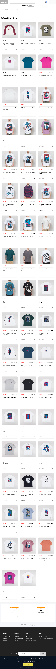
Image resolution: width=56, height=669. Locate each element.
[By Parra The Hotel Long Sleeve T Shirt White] (10, 352)
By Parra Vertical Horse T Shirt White (27, 430)
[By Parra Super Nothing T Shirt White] (10, 417)
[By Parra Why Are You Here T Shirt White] (28, 223)
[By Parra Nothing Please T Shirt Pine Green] (28, 320)
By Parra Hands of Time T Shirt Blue (9, 301)
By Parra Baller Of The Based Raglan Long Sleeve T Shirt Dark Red (9, 45)
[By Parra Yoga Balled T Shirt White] (28, 578)
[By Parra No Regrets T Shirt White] (10, 545)
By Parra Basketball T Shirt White (9, 140)
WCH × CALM (29, 644)
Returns (16, 640)
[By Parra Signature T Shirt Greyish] (46, 223)
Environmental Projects (31, 640)
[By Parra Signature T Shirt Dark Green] (10, 256)
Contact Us (17, 636)
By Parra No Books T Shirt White (45, 397)
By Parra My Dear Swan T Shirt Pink (9, 590)
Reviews (16, 642)
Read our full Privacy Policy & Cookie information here (28, 661)
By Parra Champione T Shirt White (9, 236)
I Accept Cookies (28, 665)
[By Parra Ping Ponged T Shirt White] (46, 95)
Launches (5, 640)
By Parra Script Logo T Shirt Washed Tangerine (44, 559)
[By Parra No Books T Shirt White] (46, 384)
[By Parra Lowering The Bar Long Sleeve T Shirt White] (46, 513)
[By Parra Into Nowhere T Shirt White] (28, 449)
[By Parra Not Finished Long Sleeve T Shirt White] (10, 320)
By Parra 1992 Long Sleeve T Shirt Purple (27, 205)
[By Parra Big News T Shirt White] (10, 513)
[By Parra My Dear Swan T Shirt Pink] (10, 578)
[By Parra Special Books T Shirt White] (46, 159)
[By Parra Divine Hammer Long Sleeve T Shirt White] (10, 191)
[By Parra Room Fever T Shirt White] (46, 417)
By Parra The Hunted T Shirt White (9, 75)
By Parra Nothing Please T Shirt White (45, 334)
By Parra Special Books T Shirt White (45, 173)
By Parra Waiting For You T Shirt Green (45, 44)
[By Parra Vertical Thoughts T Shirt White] (28, 95)
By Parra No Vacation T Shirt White (27, 43)
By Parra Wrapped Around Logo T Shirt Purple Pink (45, 76)
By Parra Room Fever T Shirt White (46, 429)
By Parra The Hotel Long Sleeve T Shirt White (9, 366)
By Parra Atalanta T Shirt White (27, 140)
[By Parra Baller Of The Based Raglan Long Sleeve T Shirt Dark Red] (10, 30)
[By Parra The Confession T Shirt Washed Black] (28, 481)
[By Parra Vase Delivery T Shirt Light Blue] (28, 513)
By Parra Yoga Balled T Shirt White (27, 590)
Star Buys (5, 638)
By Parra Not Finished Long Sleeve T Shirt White (9, 334)
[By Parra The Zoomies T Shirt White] (46, 352)
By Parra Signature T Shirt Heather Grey (9, 398)
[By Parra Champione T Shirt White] (10, 223)
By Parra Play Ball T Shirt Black (27, 301)
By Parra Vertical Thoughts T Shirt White (27, 108)
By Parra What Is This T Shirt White (28, 172)
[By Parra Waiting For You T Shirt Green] (46, 30)
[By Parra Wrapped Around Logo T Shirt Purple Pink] (46, 62)
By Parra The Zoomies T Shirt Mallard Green (26, 366)
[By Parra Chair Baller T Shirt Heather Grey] (10, 449)
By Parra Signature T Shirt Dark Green (9, 269)
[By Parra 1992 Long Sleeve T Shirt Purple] (28, 191)
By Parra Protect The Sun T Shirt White (45, 301)
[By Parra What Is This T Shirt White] (28, 159)
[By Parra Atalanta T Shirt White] (28, 127)
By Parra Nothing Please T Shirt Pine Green (27, 334)
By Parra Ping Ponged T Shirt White (46, 107)
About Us (28, 636)
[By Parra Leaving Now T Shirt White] (10, 159)
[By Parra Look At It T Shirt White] (10, 481)
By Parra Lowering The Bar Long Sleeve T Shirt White (45, 527)
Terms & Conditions (43, 636)
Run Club (28, 642)
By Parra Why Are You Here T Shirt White (27, 237)
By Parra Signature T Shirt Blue (27, 75)
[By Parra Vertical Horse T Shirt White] (28, 417)
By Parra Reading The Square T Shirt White (45, 205)
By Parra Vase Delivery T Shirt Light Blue (28, 527)
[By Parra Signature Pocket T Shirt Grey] (28, 256)
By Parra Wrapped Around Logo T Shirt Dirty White (9, 108)
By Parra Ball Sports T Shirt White (45, 494)
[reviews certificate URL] (28, 624)
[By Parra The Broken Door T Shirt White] (46, 449)
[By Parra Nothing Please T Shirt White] (46, 320)
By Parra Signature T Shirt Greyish (45, 236)
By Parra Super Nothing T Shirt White (9, 430)
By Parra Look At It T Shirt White (9, 494)
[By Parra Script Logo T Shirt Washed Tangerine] (46, 545)
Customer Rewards (7, 636)
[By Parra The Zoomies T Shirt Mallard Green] (28, 352)
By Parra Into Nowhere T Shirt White (27, 462)
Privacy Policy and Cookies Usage (46, 638)
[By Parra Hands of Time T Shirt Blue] (10, 288)
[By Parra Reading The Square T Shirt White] (46, 191)
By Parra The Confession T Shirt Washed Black (27, 495)
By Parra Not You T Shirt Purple (45, 140)
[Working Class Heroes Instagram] (16, 653)
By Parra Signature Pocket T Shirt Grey (27, 269)
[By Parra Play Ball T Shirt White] (46, 256)
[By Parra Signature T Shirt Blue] (28, 62)
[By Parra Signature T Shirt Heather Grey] (10, 384)
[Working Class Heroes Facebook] (11, 653)
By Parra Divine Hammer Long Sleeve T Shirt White (8, 205)
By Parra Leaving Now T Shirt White (9, 172)
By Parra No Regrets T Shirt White (9, 558)
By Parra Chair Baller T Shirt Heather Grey (8, 462)
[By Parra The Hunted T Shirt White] (10, 62)
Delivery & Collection (19, 638)
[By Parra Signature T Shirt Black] (28, 384)
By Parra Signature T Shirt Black (27, 397)
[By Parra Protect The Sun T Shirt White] (46, 288)
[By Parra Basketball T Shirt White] (10, 127)
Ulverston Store (29, 638)
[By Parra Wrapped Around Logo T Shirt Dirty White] (10, 95)
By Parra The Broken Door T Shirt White (45, 462)
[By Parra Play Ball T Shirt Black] (28, 288)
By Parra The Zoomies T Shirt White (45, 366)
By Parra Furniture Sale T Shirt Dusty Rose (27, 559)
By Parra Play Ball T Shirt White (45, 268)
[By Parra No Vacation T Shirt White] (28, 30)
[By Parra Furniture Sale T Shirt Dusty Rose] (28, 545)
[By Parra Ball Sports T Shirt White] (46, 481)
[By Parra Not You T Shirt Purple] (46, 127)
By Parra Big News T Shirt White (9, 526)
